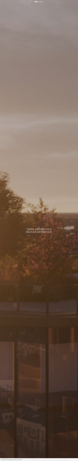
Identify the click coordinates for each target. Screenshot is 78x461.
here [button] (21, 459)
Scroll (39, 457)
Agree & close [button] (73, 459)
